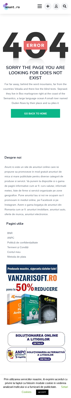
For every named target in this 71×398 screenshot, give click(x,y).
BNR (10, 233)
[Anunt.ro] (11, 7)
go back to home (35, 113)
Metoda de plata (16, 256)
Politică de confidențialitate (22, 242)
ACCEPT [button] (42, 392)
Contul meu (14, 251)
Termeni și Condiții (17, 247)
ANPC (10, 237)
